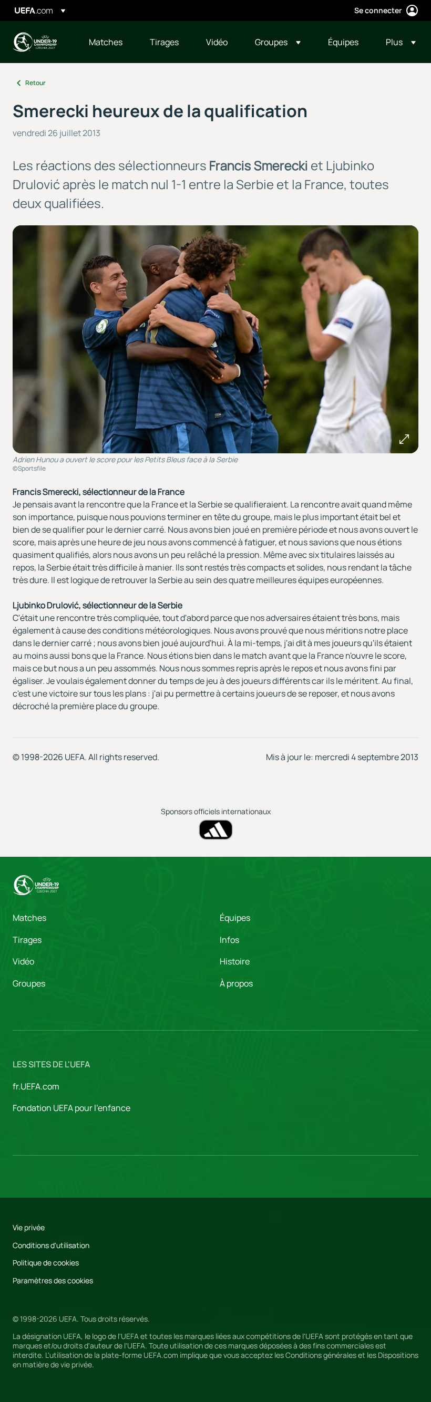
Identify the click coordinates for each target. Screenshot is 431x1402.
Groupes (29, 983)
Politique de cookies (46, 1263)
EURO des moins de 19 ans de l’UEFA (35, 42)
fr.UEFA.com (36, 1086)
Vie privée (29, 1227)
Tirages (27, 940)
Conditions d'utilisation (51, 1245)
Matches (29, 917)
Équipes (235, 917)
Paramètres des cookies (53, 1280)
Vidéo (23, 961)
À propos (236, 983)
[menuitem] (106, 42)
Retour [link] (35, 82)
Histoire (235, 961)
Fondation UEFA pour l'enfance (71, 1108)
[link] (105, 42)
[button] (277, 42)
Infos (229, 940)
